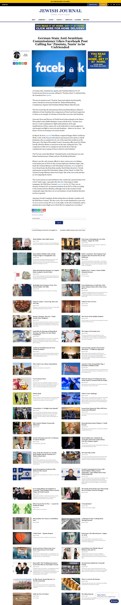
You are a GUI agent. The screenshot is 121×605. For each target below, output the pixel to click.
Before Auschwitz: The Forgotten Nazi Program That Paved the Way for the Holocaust (94, 255)
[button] (14, 63)
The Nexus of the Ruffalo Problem (92, 316)
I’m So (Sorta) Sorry (39, 379)
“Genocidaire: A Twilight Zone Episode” (45, 408)
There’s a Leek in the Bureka (91, 579)
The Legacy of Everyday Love (91, 331)
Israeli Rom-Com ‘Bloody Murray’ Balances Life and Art (92, 549)
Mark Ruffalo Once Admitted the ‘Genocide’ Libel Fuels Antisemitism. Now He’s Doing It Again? (93, 439)
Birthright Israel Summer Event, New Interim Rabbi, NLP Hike (45, 286)
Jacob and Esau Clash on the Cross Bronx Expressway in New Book (44, 549)
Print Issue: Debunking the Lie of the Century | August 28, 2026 (93, 240)
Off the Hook (37, 393)
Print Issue (86, 19)
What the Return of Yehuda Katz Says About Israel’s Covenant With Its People (94, 379)
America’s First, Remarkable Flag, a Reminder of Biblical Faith (93, 364)
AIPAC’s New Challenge (89, 393)
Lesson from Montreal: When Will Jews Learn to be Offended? (94, 409)
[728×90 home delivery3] (60, 26)
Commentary (41, 19)
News (33, 19)
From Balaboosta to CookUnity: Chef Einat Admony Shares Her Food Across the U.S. (94, 286)
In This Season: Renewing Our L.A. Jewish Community (44, 580)
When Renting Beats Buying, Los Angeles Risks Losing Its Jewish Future (46, 271)
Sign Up (59, 222)
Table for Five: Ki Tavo (89, 302)
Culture (51, 19)
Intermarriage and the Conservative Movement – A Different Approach (93, 348)
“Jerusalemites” (87, 504)
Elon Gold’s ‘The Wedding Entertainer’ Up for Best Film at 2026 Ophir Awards (45, 563)
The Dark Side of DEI (88, 453)
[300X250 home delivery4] (98, 60)
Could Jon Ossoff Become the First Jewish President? (44, 348)
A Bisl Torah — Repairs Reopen (43, 533)
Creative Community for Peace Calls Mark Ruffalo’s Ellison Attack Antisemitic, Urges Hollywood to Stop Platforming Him (94, 471)
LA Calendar (78, 19)
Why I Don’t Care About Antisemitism (45, 364)
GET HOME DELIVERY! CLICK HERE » (60, 1)
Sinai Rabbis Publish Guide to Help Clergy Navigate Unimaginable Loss (44, 254)
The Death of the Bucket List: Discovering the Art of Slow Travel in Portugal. (95, 489)
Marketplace (68, 19)
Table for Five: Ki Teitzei (41, 594)
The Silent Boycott (87, 594)
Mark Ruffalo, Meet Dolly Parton (43, 239)
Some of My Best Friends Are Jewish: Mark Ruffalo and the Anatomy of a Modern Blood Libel (45, 454)
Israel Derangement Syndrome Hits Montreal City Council (44, 470)
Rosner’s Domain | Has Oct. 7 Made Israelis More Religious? (44, 317)
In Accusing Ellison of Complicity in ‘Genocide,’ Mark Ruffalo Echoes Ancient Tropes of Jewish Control (46, 490)
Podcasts (59, 19)
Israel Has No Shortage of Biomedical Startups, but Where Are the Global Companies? (45, 333)
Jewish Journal (60, 11)
